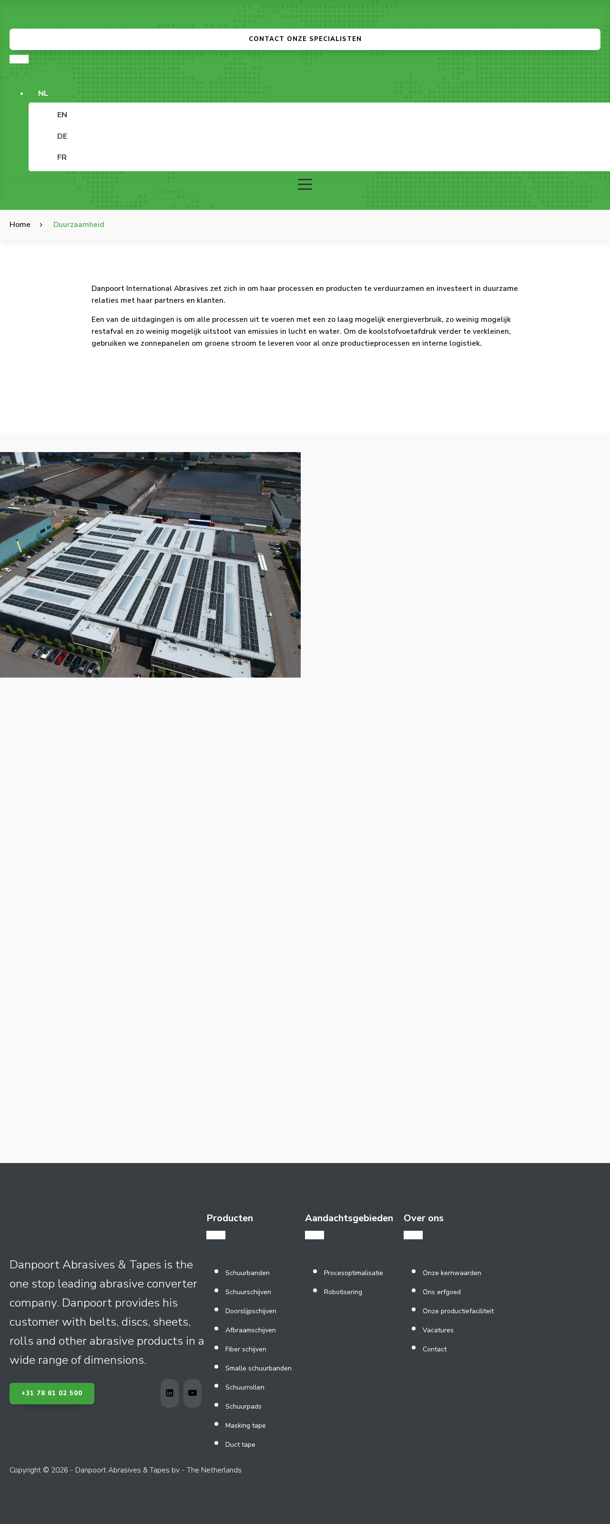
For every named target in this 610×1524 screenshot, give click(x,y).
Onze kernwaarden (452, 1272)
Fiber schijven (245, 1349)
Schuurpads (243, 1406)
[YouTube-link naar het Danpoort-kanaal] (194, 1393)
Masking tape (245, 1425)
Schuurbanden (247, 1272)
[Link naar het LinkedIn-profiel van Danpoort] (172, 1393)
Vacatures (438, 1330)
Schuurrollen (244, 1387)
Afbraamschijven (250, 1330)
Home (20, 224)
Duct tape (240, 1444)
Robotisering (343, 1292)
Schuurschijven (248, 1292)
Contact (435, 1349)
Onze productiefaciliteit (458, 1311)
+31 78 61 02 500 (51, 1393)
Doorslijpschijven (250, 1311)
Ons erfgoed (442, 1292)
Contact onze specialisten (305, 39)
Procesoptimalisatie (353, 1272)
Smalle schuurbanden (258, 1368)
